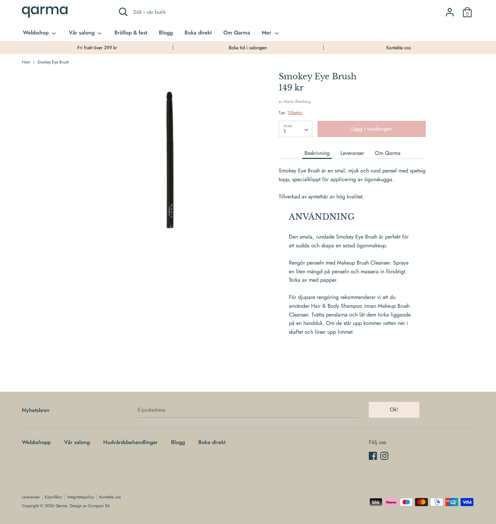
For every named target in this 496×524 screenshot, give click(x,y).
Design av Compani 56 (90, 506)
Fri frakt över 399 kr (97, 47)
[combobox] (295, 129)
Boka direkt (198, 32)
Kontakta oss (398, 47)
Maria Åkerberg (297, 102)
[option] (97, 47)
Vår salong (82, 32)
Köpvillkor (53, 497)
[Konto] (450, 9)
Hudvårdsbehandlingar (130, 442)
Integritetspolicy (80, 497)
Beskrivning (317, 153)
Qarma (61, 506)
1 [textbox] (284, 131)
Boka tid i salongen (248, 47)
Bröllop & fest (130, 32)
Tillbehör (295, 113)
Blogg (166, 32)
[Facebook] (373, 456)
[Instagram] (384, 456)
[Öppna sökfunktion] (123, 12)
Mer (267, 32)
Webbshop (36, 32)
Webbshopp (36, 442)
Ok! (394, 409)
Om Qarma (236, 32)
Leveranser (352, 153)
